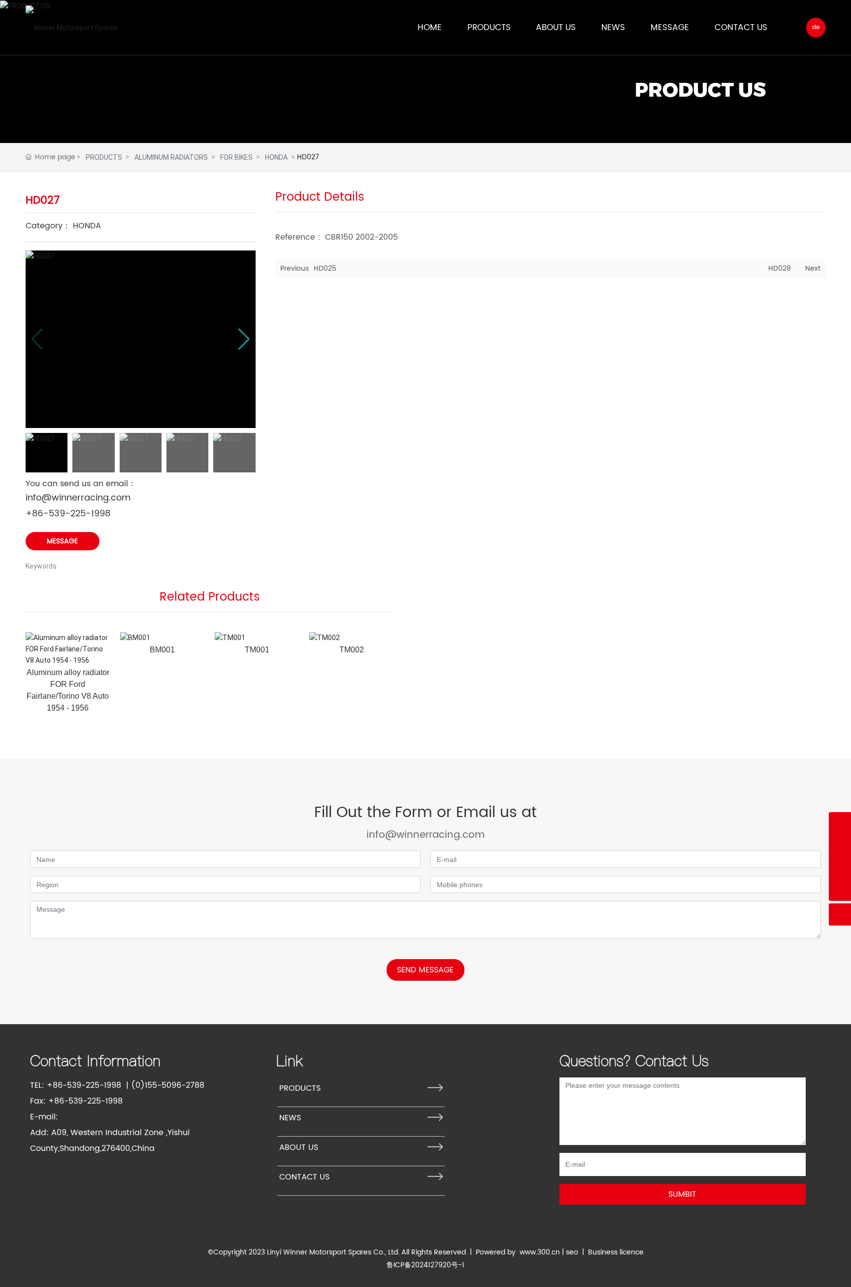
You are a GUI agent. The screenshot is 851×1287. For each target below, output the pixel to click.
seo (572, 1252)
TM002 (351, 649)
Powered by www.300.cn (518, 1252)
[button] (244, 339)
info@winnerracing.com (78, 498)
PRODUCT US (700, 89)
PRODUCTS (104, 157)
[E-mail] (840, 868)
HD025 (325, 268)
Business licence (616, 1252)
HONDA (276, 157)
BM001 (162, 649)
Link (289, 1060)
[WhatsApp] (840, 845)
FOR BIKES (236, 157)
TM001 (257, 649)
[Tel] (840, 823)
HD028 (779, 268)
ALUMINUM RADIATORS (171, 157)
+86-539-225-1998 (68, 513)
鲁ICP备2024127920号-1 (425, 1265)
